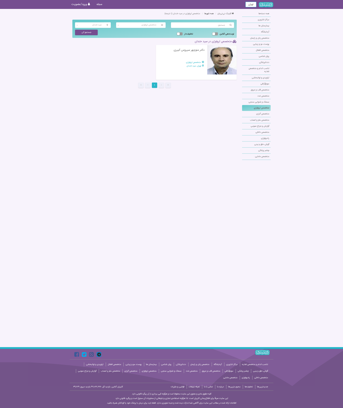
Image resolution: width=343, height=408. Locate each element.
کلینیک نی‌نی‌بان (224, 13)
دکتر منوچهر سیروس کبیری (189, 50)
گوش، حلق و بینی (261, 144)
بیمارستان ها (264, 26)
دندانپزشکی (264, 62)
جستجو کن (86, 32)
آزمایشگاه (265, 32)
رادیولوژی (265, 138)
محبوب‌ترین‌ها (234, 387)
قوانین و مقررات (177, 387)
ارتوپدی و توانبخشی (260, 77)
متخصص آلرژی (262, 114)
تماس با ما (208, 387)
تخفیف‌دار (188, 34)
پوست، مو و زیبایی (261, 44)
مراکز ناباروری (263, 19)
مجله (99, 4)
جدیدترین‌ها (262, 387)
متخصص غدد (263, 96)
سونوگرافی (264, 84)
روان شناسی (264, 56)
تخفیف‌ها (249, 387)
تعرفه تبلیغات (194, 387)
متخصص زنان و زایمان (259, 38)
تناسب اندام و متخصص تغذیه (259, 70)
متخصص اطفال (262, 50)
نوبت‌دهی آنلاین (227, 34)
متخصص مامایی (262, 156)
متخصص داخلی (262, 132)
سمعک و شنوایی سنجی (258, 102)
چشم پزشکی (263, 150)
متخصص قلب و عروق (260, 90)
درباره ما (220, 387)
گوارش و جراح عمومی (260, 126)
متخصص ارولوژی (261, 108)
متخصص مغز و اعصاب (259, 120)
